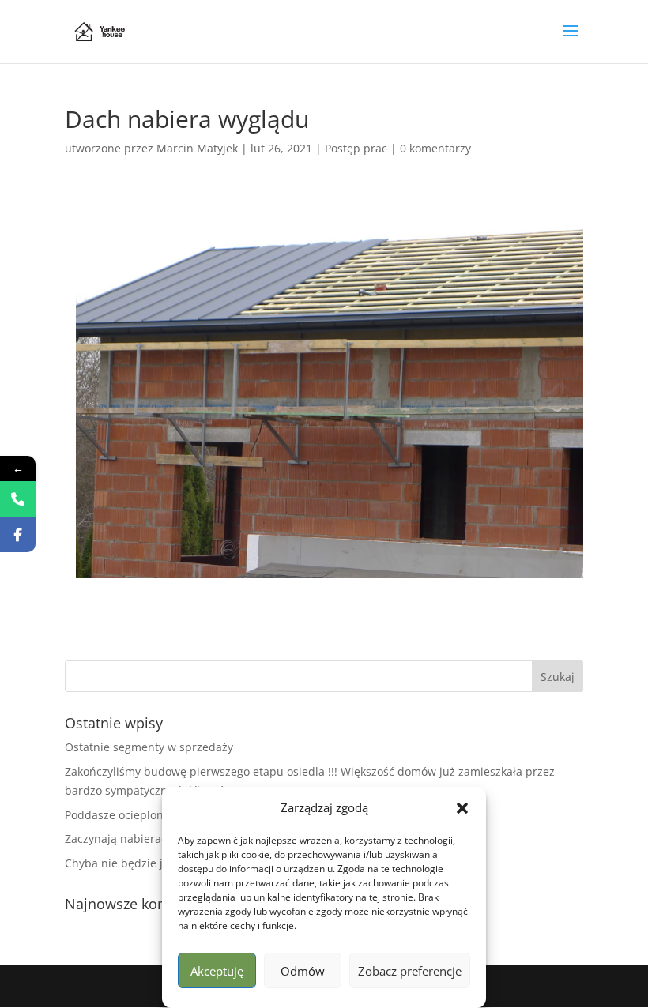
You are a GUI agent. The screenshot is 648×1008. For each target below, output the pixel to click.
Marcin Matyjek (197, 148)
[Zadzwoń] (18, 499)
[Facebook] (18, 534)
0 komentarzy (435, 148)
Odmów (303, 971)
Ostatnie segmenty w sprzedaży (149, 746)
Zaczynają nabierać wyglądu (139, 838)
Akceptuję (216, 971)
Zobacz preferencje (410, 971)
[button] (462, 808)
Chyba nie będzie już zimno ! (141, 863)
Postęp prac (356, 148)
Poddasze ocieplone (117, 814)
